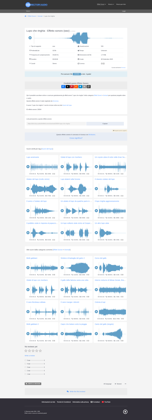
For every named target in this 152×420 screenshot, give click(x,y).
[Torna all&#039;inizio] (120, 413)
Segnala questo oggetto (120, 130)
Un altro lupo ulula (102, 223)
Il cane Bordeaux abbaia (35, 302)
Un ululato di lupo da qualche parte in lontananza (80, 201)
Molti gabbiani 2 (32, 324)
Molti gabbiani (31, 258)
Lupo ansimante (32, 157)
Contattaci (96, 402)
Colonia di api (100, 302)
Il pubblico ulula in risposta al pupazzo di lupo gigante (47, 223)
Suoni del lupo (67, 105)
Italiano (28, 11)
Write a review (30, 356)
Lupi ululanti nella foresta (70, 179)
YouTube (107, 402)
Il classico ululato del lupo (105, 179)
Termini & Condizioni (64, 402)
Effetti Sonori (98, 95)
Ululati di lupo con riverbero (71, 157)
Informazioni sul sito (48, 402)
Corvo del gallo (100, 258)
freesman (123, 67)
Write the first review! (77, 391)
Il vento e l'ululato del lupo (36, 201)
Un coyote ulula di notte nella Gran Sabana (111, 157)
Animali (105, 95)
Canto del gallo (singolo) (104, 324)
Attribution (91, 134)
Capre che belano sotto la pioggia (74, 324)
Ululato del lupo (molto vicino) (37, 179)
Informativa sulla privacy (81, 402)
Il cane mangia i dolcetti (70, 302)
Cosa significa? (76, 138)
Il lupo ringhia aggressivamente (107, 201)
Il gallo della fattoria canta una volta (74, 280)
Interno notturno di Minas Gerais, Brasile (110, 280)
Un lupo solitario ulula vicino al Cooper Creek (78, 223)
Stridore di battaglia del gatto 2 (73, 258)
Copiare (104, 123)
